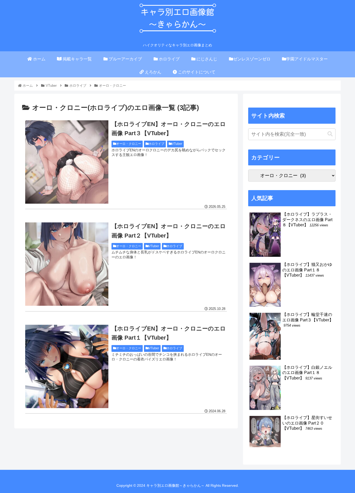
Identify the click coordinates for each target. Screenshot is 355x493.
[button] (330, 134)
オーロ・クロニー (128, 144)
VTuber (177, 144)
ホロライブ (156, 144)
